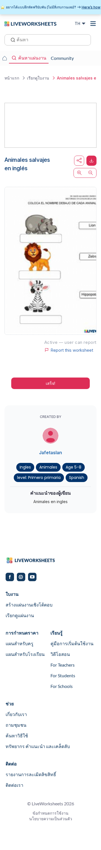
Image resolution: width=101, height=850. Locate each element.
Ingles (25, 467)
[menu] (93, 23)
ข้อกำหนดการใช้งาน (50, 813)
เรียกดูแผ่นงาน (20, 615)
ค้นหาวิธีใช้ (17, 735)
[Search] (11, 39)
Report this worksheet (71, 350)
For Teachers (62, 664)
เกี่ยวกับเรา (16, 714)
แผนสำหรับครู (19, 643)
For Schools (61, 686)
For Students (62, 675)
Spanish (76, 477)
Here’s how (91, 7)
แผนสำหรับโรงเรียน (25, 654)
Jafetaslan (50, 452)
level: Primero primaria (39, 477)
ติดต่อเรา (14, 785)
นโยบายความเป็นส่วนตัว (50, 818)
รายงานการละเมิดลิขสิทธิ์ (31, 774)
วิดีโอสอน (60, 654)
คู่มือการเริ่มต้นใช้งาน (71, 643)
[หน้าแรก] (30, 23)
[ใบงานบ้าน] (4, 58)
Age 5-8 (73, 467)
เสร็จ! (50, 383)
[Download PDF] (91, 161)
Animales (48, 467)
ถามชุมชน (16, 725)
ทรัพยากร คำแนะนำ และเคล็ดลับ (38, 746)
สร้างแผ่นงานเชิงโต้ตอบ (29, 604)
